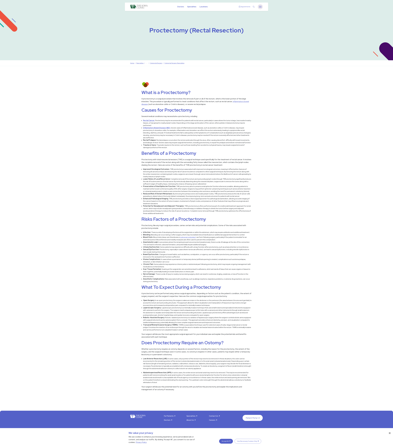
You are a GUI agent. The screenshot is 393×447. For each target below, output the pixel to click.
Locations (204, 7)
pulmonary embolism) (188, 237)
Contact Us (213, 416)
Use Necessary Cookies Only (247, 441)
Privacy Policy (141, 442)
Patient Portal (251, 418)
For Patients (168, 416)
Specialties (191, 7)
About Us (190, 420)
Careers (212, 420)
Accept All (225, 441)
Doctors (180, 7)
